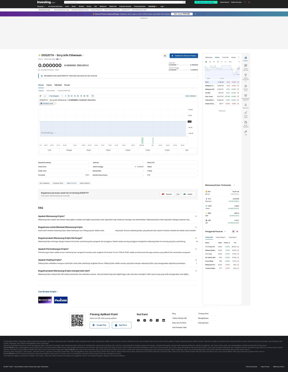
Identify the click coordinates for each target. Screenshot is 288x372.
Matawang (208, 57)
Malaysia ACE (209, 89)
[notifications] (245, 2)
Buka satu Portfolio (179, 323)
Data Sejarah (51, 90)
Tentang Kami (203, 314)
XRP (209, 220)
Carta (49, 85)
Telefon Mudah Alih (179, 318)
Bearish (169, 194)
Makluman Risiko (278, 366)
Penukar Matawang (97, 10)
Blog (174, 314)
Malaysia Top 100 (211, 86)
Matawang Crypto (44, 10)
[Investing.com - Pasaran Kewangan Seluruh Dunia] (46, 2)
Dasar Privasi (265, 366)
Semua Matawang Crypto (61, 10)
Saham (233, 57)
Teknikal (58, 85)
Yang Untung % (221, 237)
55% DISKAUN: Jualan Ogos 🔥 (206, 2)
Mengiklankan (203, 318)
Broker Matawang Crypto (112, 10)
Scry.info (73, 183)
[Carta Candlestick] (40, 96)
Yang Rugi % (232, 237)
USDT (210, 206)
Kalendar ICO (126, 10)
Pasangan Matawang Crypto (80, 10)
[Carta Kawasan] (45, 96)
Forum (67, 85)
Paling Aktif (209, 237)
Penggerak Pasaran (214, 231)
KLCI (206, 82)
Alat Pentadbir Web (179, 327)
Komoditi (225, 57)
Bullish (190, 194)
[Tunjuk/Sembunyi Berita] (92, 96)
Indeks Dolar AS (210, 104)
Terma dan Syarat (251, 366)
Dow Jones (209, 96)
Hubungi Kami (203, 323)
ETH (209, 199)
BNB (209, 213)
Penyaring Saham (139, 6)
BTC (209, 191)
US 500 (207, 93)
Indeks (217, 57)
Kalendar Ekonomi (125, 6)
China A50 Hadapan (211, 100)
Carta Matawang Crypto (139, 10)
